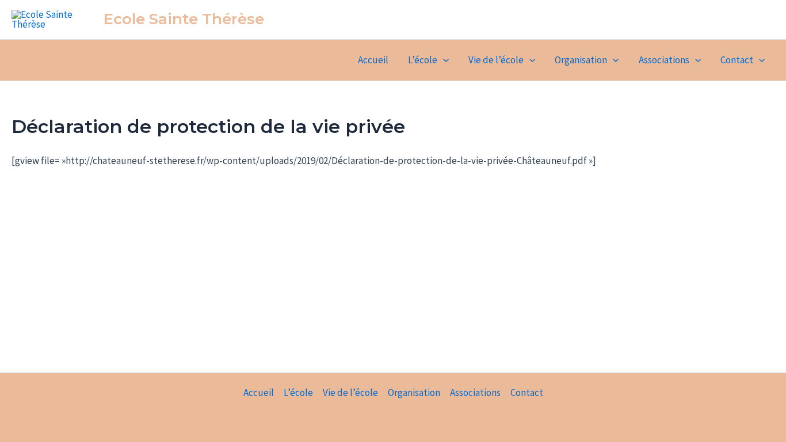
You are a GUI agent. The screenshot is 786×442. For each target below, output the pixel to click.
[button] (443, 60)
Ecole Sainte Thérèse (184, 19)
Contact (736, 60)
